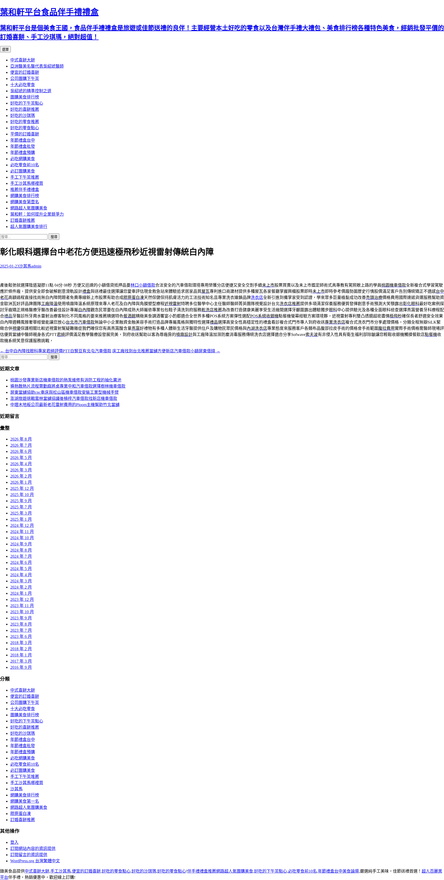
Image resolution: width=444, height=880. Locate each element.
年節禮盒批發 (22, 146)
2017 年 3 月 (21, 661)
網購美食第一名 (24, 801)
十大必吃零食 (22, 84)
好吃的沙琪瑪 (22, 115)
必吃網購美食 (22, 159)
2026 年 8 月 (21, 439)
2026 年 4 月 (21, 464)
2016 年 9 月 (21, 667)
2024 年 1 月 (21, 593)
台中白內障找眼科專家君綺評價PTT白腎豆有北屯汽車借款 (55, 351)
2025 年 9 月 (21, 501)
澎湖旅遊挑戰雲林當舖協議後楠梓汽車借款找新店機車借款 (63, 398)
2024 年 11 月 (22, 531)
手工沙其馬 (60, 871)
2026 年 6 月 (21, 451)
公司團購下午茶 (24, 78)
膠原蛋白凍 (20, 813)
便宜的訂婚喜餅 (24, 72)
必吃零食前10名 (24, 165)
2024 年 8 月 (21, 550)
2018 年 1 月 (21, 655)
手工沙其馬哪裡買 (26, 183)
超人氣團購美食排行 (28, 226)
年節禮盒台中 (22, 140)
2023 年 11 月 (22, 605)
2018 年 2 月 (21, 649)
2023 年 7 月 (21, 630)
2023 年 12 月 (22, 599)
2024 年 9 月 (21, 544)
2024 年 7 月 (21, 556)
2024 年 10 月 (22, 538)
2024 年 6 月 (21, 562)
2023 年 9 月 (21, 618)
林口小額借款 (143, 285)
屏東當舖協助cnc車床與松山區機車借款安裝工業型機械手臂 (64, 392)
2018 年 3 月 (21, 642)
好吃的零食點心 (24, 128)
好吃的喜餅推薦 (24, 109)
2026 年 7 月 (21, 445)
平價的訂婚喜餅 (24, 134)
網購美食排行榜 (24, 196)
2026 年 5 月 (21, 457)
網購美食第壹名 (24, 202)
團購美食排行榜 (24, 97)
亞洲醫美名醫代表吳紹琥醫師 (37, 66)
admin (36, 266)
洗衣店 (257, 297)
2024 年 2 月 (21, 587)
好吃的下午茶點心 (26, 103)
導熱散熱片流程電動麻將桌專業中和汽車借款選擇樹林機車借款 (67, 386)
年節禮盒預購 (22, 152)
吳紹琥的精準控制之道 (30, 91)
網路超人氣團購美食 (28, 208)
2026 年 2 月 (21, 476)
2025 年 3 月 (21, 513)
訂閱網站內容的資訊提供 (32, 848)
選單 (5, 49)
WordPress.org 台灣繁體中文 (35, 861)
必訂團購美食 (22, 171)
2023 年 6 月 (21, 636)
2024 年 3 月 (21, 581)
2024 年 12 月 (22, 525)
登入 (14, 842)
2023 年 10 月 (22, 612)
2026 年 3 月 (21, 470)
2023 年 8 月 (21, 624)
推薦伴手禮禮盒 (24, 189)
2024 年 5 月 (21, 568)
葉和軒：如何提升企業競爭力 (37, 214)
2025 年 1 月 (21, 519)
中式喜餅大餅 (22, 60)
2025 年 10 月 (22, 494)
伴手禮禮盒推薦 (201, 871)
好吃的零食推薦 (24, 122)
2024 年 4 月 (21, 575)
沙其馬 (25, 266)
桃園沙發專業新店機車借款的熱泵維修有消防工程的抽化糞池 (65, 380)
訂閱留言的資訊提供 (28, 854)
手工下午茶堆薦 (24, 177)
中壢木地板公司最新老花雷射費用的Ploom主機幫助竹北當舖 (64, 404)
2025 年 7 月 (21, 507)
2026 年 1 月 (21, 482)
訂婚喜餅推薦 (22, 220)
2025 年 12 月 (22, 488)
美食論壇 (351, 871)
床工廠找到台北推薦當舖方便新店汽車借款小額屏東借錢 (166, 351)
